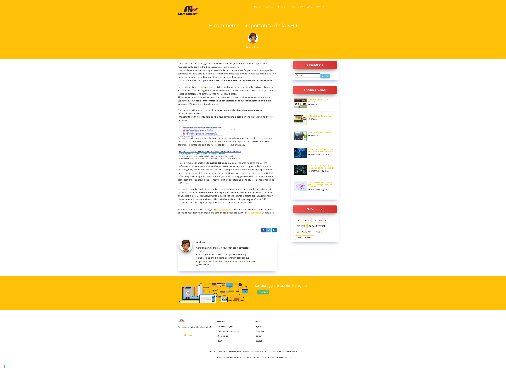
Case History (303, 220)
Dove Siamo (261, 331)
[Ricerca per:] (307, 75)
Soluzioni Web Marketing (228, 331)
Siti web (301, 226)
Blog (309, 6)
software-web (304, 232)
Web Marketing (304, 237)
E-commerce (320, 220)
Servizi (282, 6)
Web (318, 232)
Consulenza (223, 336)
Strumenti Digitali (225, 326)
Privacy (259, 340)
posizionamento (223, 209)
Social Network (317, 226)
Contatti (321, 6)
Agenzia (268, 6)
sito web (200, 87)
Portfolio (297, 6)
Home (257, 6)
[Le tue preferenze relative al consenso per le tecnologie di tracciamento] (4, 366)
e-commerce (255, 212)
